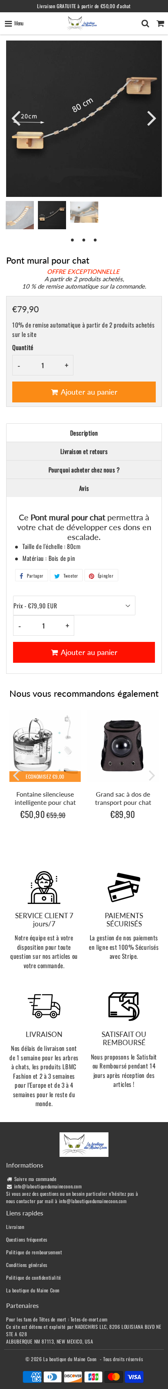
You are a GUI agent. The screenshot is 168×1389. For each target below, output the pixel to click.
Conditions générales (26, 1264)
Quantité (22, 347)
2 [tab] (84, 239)
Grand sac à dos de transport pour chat (123, 798)
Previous (16, 117)
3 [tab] (95, 239)
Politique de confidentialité (33, 1277)
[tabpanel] (52, 215)
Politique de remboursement (34, 1252)
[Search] (145, 23)
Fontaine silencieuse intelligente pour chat (45, 798)
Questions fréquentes (26, 1239)
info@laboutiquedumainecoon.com (48, 1186)
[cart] (160, 23)
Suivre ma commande (35, 1178)
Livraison (15, 1226)
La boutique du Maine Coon (33, 1290)
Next (152, 117)
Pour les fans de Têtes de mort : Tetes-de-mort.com (57, 1319)
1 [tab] (73, 239)
